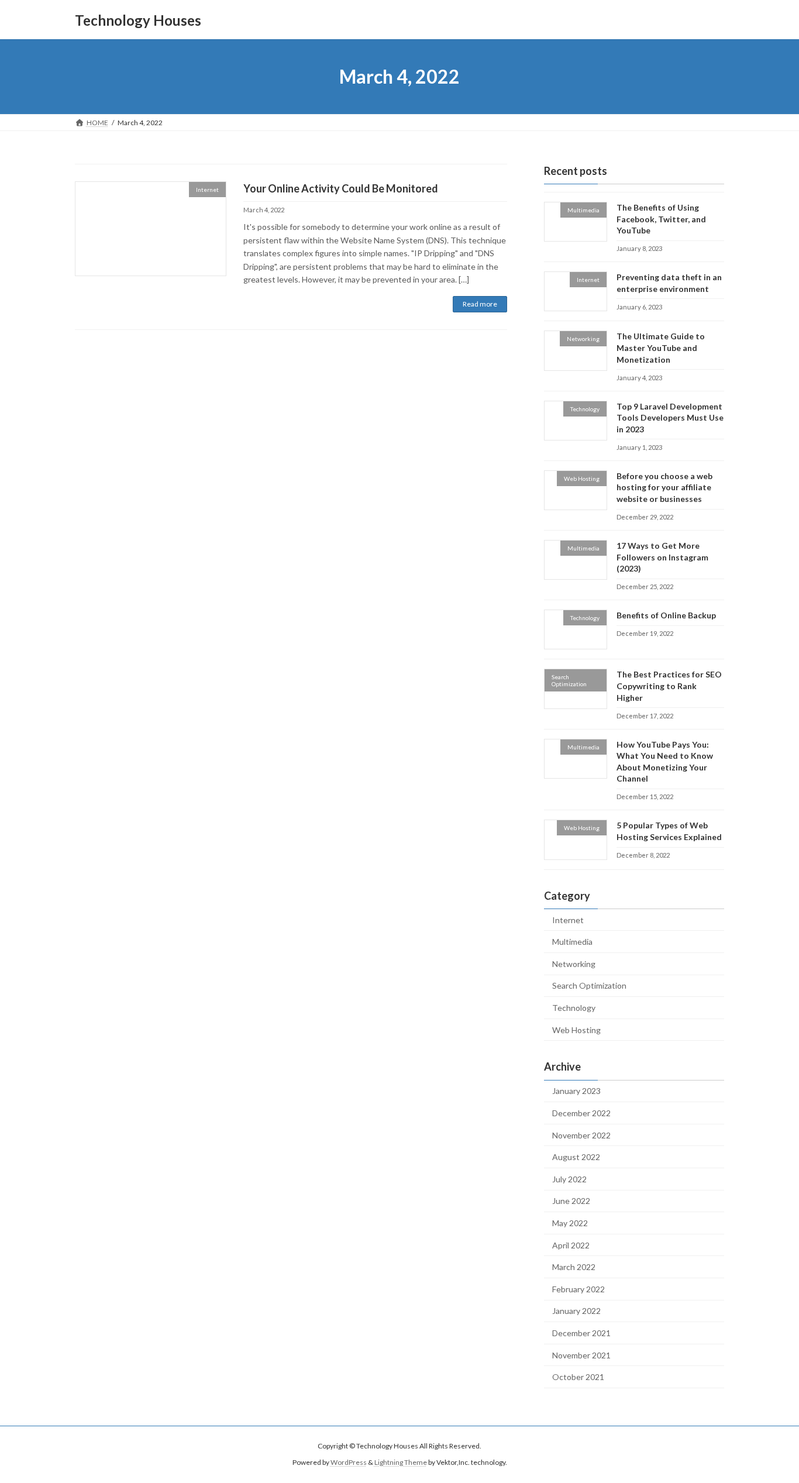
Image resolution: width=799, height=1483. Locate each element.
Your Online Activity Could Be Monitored (340, 188)
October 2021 (578, 1377)
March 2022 (573, 1267)
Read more (480, 304)
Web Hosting (576, 1030)
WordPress (348, 1462)
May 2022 (570, 1223)
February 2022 (578, 1289)
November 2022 (581, 1135)
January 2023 (576, 1091)
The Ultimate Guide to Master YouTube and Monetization (661, 348)
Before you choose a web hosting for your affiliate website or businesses (664, 487)
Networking (573, 964)
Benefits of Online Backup (666, 615)
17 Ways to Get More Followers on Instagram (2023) (662, 557)
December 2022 (581, 1113)
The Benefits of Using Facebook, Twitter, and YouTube (661, 218)
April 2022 (571, 1245)
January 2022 (576, 1311)
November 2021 (581, 1355)
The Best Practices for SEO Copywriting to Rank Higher (669, 686)
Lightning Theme (400, 1462)
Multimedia (572, 942)
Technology (573, 1008)
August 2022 (576, 1157)
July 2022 (569, 1179)
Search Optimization (589, 986)
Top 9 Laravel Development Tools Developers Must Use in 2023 (670, 417)
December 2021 (581, 1333)
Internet (568, 920)
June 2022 (571, 1201)
